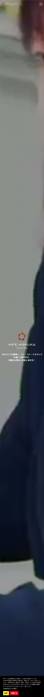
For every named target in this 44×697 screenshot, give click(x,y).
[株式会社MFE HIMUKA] (9, 4)
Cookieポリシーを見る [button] (10, 688)
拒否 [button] (5, 693)
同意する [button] (14, 693)
